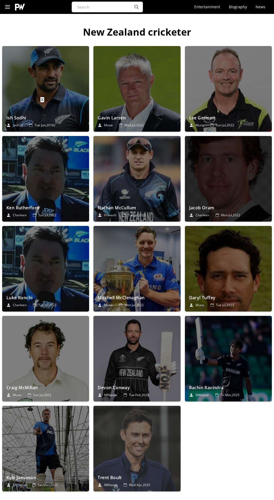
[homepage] (20, 7)
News (260, 6)
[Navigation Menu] (7, 7)
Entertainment (207, 6)
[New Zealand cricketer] (45, 89)
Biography (238, 6)
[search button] (136, 7)
